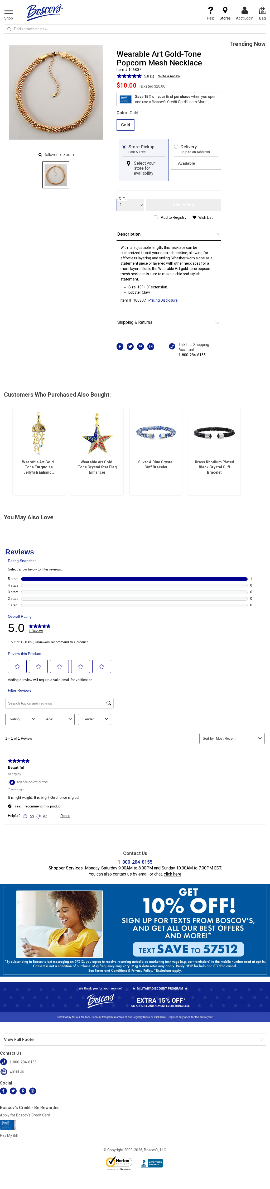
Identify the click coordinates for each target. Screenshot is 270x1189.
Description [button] (129, 234)
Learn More (196, 102)
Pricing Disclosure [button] (163, 300)
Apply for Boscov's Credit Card (25, 1115)
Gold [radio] (125, 124)
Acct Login (244, 18)
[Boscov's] (45, 12)
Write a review (169, 76)
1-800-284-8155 (192, 355)
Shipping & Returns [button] (134, 322)
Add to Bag (183, 204)
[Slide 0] (56, 175)
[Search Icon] (9, 29)
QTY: (122, 198)
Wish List (205, 217)
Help (210, 18)
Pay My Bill (9, 1135)
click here (172, 874)
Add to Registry (173, 217)
